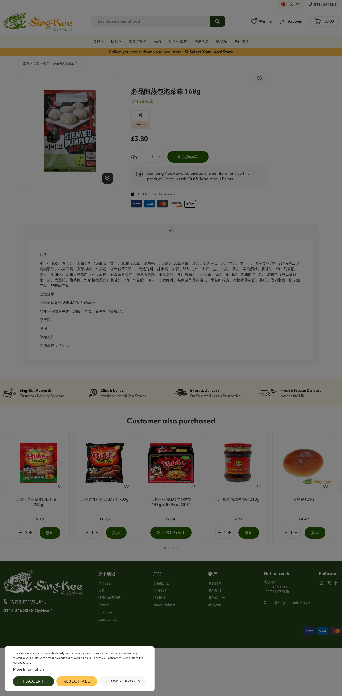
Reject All (76, 681)
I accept (33, 681)
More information (28, 669)
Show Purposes (123, 681)
